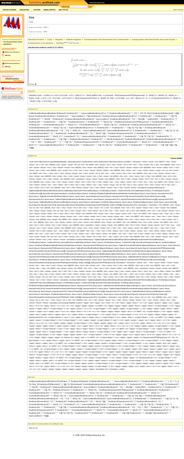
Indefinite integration (73, 40)
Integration (59, 40)
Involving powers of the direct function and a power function (153, 40)
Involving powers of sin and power (40, 43)
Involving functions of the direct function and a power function (106, 40)
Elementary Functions (36, 40)
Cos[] (49, 40)
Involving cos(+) (67, 43)
